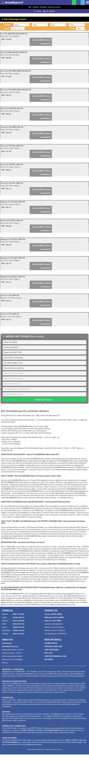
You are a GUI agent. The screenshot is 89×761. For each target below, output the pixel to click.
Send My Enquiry (43, 399)
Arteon (39, 11)
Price (79, 28)
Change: (7, 25)
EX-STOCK (36, 7)
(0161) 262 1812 (18, 624)
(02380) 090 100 (18, 627)
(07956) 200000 (52, 730)
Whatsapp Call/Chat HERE (54, 617)
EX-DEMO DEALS (50, 643)
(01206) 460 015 (18, 617)
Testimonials (7, 643)
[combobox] (22, 24)
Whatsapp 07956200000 (54, 7)
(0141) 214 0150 (18, 634)
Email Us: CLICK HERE (52, 620)
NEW (30, 7)
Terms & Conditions (36, 749)
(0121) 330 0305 (18, 620)
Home (29, 749)
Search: (7, 28)
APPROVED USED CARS (53, 646)
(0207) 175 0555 (18, 614)
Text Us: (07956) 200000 (53, 614)
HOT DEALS (43, 7)
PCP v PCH (48, 653)
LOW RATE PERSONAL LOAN (55, 656)
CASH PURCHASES (51, 650)
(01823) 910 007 (18, 630)
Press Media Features (10, 646)
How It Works (45, 749)
